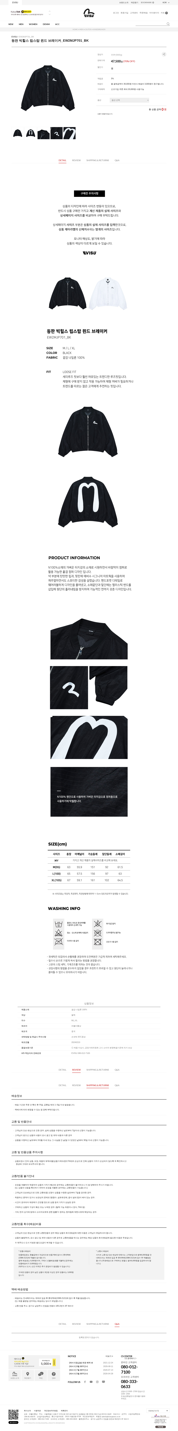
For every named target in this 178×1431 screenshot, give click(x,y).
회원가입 (124, 13)
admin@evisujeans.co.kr (111, 1417)
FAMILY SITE (153, 1411)
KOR (165, 2)
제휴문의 (64, 1411)
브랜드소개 (123, 2)
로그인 (116, 13)
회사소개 (27, 1411)
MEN (81, 29)
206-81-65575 (29, 1417)
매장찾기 (134, 2)
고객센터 (134, 13)
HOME (75, 29)
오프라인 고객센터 (130, 1377)
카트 (164, 13)
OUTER (88, 29)
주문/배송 (143, 13)
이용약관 (37, 1411)
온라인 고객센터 (129, 1362)
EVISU (15, 2)
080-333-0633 (129, 1384)
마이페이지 (154, 13)
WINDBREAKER (99, 29)
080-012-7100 (129, 1369)
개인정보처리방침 (51, 1411)
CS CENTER (126, 1356)
